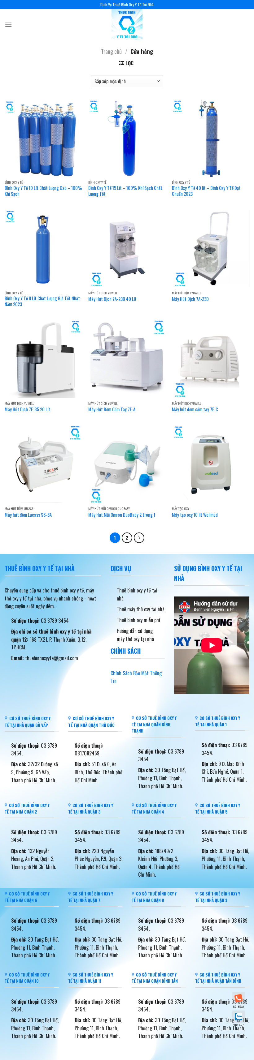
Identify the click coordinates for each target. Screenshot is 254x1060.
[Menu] (8, 24)
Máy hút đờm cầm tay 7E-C (195, 409)
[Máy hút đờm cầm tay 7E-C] (210, 359)
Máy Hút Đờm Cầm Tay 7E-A (111, 409)
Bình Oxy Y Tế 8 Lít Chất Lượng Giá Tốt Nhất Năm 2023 (42, 301)
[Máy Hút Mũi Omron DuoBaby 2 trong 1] (127, 464)
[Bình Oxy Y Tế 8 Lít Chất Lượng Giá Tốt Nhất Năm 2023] (43, 248)
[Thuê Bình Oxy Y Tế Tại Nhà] (127, 24)
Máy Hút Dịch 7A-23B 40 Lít (112, 299)
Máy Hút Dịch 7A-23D (190, 299)
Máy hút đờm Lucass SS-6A (28, 515)
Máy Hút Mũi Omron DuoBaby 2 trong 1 (121, 515)
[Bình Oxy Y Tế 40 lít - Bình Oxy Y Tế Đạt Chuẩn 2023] (210, 138)
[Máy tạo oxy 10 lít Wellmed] (210, 464)
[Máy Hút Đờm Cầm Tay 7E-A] (127, 359)
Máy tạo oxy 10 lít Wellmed (195, 515)
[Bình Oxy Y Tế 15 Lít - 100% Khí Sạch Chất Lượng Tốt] (127, 138)
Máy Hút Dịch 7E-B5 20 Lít (27, 409)
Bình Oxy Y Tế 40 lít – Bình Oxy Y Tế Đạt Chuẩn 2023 (206, 191)
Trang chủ (111, 51)
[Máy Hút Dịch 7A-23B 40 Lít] (127, 248)
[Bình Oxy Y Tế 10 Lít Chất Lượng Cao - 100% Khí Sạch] (43, 138)
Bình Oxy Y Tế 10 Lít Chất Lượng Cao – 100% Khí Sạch (43, 191)
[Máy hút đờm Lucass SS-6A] (43, 464)
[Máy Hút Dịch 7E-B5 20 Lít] (43, 359)
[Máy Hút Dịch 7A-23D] (210, 248)
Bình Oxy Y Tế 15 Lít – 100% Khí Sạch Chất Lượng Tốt (125, 191)
